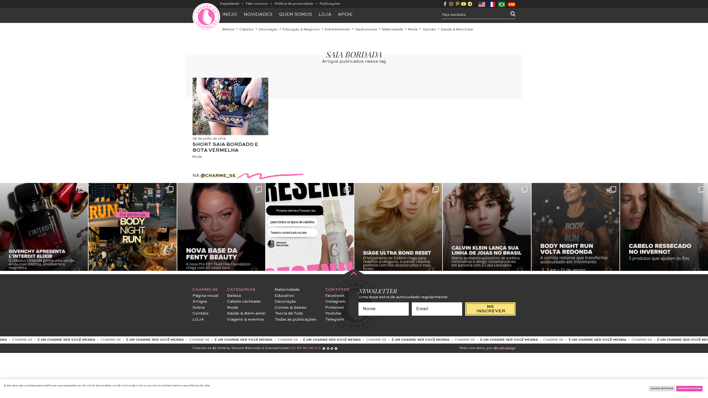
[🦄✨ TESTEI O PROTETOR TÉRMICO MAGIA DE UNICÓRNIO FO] (310, 227)
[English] (482, 4)
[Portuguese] (502, 4)
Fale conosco (257, 4)
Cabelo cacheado (244, 301)
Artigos (199, 301)
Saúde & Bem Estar (457, 29)
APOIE (345, 14)
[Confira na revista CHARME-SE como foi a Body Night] (132, 227)
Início (229, 14)
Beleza (228, 29)
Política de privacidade (294, 4)
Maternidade (392, 29)
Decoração (268, 29)
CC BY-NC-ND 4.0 (306, 348)
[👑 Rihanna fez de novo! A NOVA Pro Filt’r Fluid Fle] (221, 227)
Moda (413, 29)
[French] (492, 4)
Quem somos (295, 14)
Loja (325, 14)
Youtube (333, 313)
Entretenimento (337, 29)
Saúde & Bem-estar (246, 313)
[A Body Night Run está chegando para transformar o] (576, 227)
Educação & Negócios (301, 29)
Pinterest (334, 308)
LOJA (198, 319)
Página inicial (205, 296)
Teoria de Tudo (289, 313)
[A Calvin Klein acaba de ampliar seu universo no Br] (487, 227)
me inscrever (490, 309)
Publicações (330, 4)
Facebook (335, 296)
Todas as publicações (295, 319)
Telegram (334, 319)
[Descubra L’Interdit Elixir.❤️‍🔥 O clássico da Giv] (44, 227)
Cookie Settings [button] (661, 388)
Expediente (229, 4)
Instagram (335, 301)
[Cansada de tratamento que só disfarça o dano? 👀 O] (398, 227)
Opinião (429, 29)
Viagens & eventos (245, 319)
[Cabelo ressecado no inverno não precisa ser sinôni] (664, 227)
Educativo (284, 296)
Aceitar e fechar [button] (689, 388)
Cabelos (246, 29)
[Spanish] (512, 4)
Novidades (258, 14)
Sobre (198, 308)
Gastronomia (366, 29)
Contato (200, 313)
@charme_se (218, 176)
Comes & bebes (290, 308)
